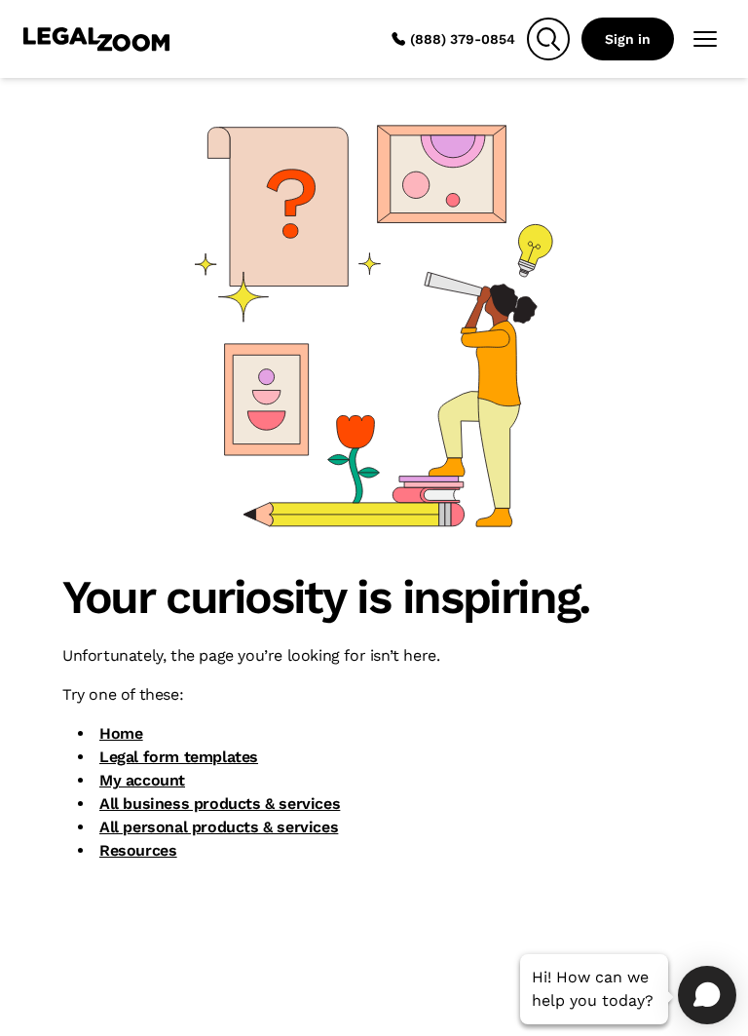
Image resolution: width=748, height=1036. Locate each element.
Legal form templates (178, 757)
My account (142, 780)
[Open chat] (707, 995)
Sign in (628, 39)
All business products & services (219, 803)
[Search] (548, 39)
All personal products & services (218, 827)
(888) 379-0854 (462, 39)
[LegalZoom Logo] (96, 39)
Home (120, 733)
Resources (137, 850)
